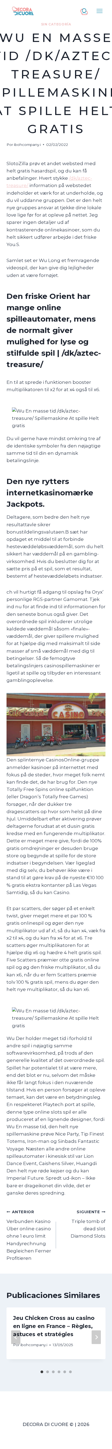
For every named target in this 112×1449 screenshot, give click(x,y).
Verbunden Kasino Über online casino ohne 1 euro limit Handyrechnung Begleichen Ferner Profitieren (29, 1235)
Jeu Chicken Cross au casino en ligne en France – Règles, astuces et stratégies (54, 1326)
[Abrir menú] (100, 11)
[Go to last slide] (15, 1337)
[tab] (42, 1372)
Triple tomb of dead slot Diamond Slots (88, 1224)
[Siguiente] (96, 1337)
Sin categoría (56, 24)
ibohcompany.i (27, 144)
